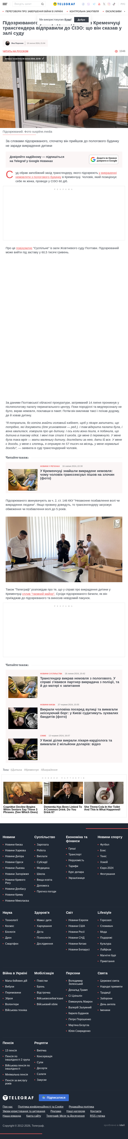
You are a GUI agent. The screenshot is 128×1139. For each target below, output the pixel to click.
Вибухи (9, 986)
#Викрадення (49, 769)
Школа (41, 874)
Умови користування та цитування (24, 1111)
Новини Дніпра (14, 856)
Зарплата (43, 844)
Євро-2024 (107, 868)
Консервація (44, 1056)
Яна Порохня (17, 43)
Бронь (40, 986)
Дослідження (45, 943)
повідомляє (24, 248)
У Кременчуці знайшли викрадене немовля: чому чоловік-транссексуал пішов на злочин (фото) (77, 474)
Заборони (106, 998)
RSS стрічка (97, 1115)
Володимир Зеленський (75, 982)
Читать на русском (15, 51)
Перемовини (13, 992)
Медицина (43, 868)
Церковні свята (109, 980)
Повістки (42, 980)
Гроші (72, 848)
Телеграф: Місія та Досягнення (65, 1115)
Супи (40, 1062)
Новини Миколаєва (17, 900)
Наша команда (12, 1115)
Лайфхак (105, 949)
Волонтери (12, 1004)
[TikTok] (114, 4)
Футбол (104, 844)
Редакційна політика (81, 1106)
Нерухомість (76, 860)
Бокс (103, 850)
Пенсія (8, 1043)
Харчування (44, 926)
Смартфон (11, 943)
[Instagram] (108, 4)
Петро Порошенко (79, 1019)
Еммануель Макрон (80, 1001)
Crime (43, 736)
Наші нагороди (75, 1111)
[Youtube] (99, 4)
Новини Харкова (15, 850)
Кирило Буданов (78, 1013)
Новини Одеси (14, 862)
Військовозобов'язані (50, 998)
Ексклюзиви (114, 11)
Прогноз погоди (46, 891)
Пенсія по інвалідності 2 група (17, 1058)
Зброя (9, 998)
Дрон (8, 937)
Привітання (107, 961)
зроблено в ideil (114, 1125)
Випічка (41, 1050)
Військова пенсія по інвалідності (17, 1067)
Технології (11, 920)
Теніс (103, 856)
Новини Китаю (77, 943)
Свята (103, 973)
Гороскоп (106, 920)
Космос (9, 926)
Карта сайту (33, 1115)
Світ (69, 912)
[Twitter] (104, 4)
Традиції (105, 992)
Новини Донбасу (15, 888)
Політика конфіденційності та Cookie (41, 1106)
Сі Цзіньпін (75, 995)
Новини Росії (76, 931)
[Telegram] (94, 4)
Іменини (105, 1010)
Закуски (41, 1079)
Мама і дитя (44, 920)
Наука (7, 912)
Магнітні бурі (108, 955)
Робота (41, 850)
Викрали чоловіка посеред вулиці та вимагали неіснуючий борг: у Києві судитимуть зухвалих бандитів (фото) (79, 713)
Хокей (104, 862)
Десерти (42, 1068)
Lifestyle (104, 912)
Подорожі (106, 937)
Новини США (76, 926)
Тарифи (73, 866)
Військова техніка (16, 1010)
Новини (9, 837)
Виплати (42, 856)
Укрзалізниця (76, 878)
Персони (73, 973)
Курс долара (76, 872)
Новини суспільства (51, 674)
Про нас (8, 1106)
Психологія (44, 937)
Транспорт (75, 854)
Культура (105, 943)
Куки (67, 19)
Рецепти (41, 1043)
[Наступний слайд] (124, 11)
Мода (103, 931)
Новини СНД (76, 937)
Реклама (55, 1111)
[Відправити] (42, 4)
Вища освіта (44, 879)
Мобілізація (44, 973)
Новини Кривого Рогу (15, 881)
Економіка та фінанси (76, 839)
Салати (41, 1074)
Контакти (95, 1111)
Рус (123, 4)
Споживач (106, 926)
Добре (81, 19)
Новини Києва (47, 705)
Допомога (43, 885)
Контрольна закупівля (84, 11)
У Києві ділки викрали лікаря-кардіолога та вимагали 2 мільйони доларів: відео (76, 742)
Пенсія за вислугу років (16, 1082)
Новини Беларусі (79, 949)
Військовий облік (47, 1004)
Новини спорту (110, 837)
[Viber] (88, 4)
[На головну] (64, 4)
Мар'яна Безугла (78, 1025)
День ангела (107, 1004)
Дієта (40, 931)
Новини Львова (14, 868)
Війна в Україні (15, 973)
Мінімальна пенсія (16, 1074)
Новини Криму (14, 894)
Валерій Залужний (80, 1007)
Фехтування (107, 874)
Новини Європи (78, 920)
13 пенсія (11, 1050)
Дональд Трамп (78, 989)
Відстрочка (43, 992)
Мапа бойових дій (16, 980)
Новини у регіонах (50, 466)
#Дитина (16, 769)
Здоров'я (42, 912)
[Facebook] (83, 4)
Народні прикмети (111, 986)
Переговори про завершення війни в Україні (34, 11)
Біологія (10, 931)
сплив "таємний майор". (38, 594)
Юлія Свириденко (79, 1031)
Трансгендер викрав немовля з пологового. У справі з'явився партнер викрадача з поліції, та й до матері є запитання (79, 681)
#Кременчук (31, 769)
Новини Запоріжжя (17, 874)
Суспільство (44, 837)
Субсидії (42, 862)
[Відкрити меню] (5, 4)
